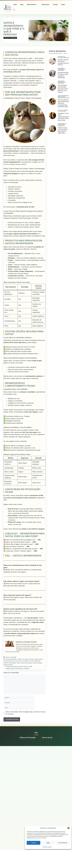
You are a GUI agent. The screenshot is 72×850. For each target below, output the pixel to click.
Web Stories (45, 4)
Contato (55, 4)
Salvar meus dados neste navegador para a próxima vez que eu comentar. (25, 713)
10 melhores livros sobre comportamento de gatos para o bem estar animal (63, 117)
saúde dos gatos (37, 663)
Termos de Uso (47, 737)
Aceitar (34, 842)
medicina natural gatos (10, 663)
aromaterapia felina (11, 659)
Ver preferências (62, 842)
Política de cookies (47, 846)
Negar (48, 842)
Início (15, 4)
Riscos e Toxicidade (10, 37)
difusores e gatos (33, 659)
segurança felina (8, 664)
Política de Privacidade (28, 737)
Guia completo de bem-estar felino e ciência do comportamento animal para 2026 (63, 103)
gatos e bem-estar (17, 661)
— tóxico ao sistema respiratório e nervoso (25, 258)
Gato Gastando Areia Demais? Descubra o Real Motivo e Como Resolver (63, 89)
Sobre (63, 4)
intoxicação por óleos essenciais (31, 661)
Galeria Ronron (31, 4)
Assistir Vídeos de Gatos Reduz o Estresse (17, 668)
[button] (68, 828)
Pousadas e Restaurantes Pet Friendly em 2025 (19, 666)
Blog (21, 4)
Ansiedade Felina (10, 389)
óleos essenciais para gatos (24, 663)
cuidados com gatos (22, 659)
